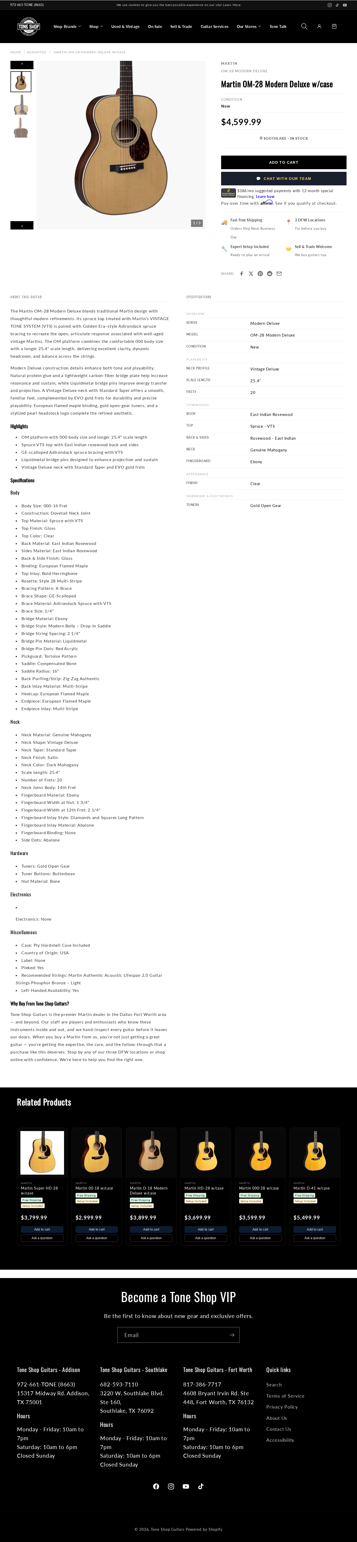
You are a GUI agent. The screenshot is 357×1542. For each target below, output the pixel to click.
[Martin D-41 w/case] (315, 1153)
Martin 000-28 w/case (259, 1188)
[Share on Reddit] (269, 273)
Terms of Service (285, 1396)
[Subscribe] (231, 1335)
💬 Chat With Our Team (283, 178)
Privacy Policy (282, 1407)
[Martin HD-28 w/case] (206, 1153)
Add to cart (42, 1229)
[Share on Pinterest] (260, 273)
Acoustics (37, 52)
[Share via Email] (279, 273)
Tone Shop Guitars (167, 1529)
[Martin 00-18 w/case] (97, 1153)
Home (15, 52)
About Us (276, 1418)
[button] (67, 26)
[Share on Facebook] (241, 273)
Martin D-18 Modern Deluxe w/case (149, 1190)
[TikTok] (337, 5)
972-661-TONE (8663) (27, 5)
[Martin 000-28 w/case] (260, 1153)
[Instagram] (330, 5)
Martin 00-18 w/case (94, 1188)
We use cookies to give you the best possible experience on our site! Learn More (179, 5)
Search (274, 1384)
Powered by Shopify (204, 1529)
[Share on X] (251, 273)
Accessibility (280, 1440)
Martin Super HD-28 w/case (39, 1190)
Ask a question (42, 1238)
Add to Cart (283, 162)
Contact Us (278, 1429)
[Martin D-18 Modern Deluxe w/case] (151, 1153)
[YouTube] (345, 5)
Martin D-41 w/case (311, 1188)
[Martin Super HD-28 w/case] (42, 1153)
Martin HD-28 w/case (204, 1188)
